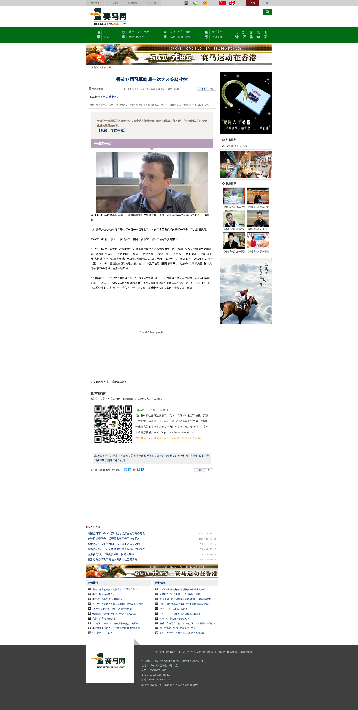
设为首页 (132, 2)
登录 (252, 2)
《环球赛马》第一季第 (234, 251)
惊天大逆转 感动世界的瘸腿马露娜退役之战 (114, 613)
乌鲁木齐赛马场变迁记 (103, 618)
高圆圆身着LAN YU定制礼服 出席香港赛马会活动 (116, 533)
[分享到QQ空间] (130, 469)
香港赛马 (114, 96)
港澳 (103, 67)
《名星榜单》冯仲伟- (233, 229)
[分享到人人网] (143, 469)
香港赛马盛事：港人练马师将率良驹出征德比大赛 (116, 549)
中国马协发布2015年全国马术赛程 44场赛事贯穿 (116, 628)
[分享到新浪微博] (134, 469)
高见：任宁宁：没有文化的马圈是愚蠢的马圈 (182, 633)
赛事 (123, 34)
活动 (258, 34)
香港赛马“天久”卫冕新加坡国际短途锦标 (111, 554)
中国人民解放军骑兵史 (103, 594)
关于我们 (160, 652)
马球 (146, 31)
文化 (251, 34)
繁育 (180, 37)
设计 (237, 34)
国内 (106, 31)
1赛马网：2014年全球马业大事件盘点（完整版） (116, 623)
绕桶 (131, 37)
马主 (180, 31)
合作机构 (208, 652)
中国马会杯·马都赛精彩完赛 (173, 609)
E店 (244, 34)
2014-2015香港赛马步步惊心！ (237, 146)
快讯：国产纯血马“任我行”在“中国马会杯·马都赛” (184, 604)
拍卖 (188, 37)
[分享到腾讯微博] (138, 469)
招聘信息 (220, 652)
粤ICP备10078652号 (186, 684)
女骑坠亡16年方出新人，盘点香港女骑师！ (181, 594)
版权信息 (196, 652)
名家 (265, 34)
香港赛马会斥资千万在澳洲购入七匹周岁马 (112, 559)
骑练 (188, 31)
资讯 (98, 34)
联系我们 (172, 652)
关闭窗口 (116, 470)
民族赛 (140, 37)
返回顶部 (95, 470)
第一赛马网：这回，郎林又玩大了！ (178, 628)
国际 (106, 37)
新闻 (96, 67)
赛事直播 (217, 37)
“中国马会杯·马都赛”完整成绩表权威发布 (180, 613)
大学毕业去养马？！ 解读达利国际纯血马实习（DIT (118, 604)
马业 (165, 34)
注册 (265, 2)
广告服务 (113, 2)
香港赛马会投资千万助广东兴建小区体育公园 (114, 544)
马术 (139, 31)
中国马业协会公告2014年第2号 (107, 599)
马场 (173, 37)
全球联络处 (233, 652)
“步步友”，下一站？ (102, 633)
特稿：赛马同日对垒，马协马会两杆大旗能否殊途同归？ (188, 623)
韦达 (105, 96)
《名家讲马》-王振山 (257, 229)
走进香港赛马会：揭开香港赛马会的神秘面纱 (114, 538)
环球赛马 (217, 31)
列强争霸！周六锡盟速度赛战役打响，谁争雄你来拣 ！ (187, 599)
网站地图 (95, 2)
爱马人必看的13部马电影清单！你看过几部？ (114, 589)
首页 (88, 67)
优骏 (173, 31)
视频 (206, 34)
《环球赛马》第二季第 (234, 207)
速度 (131, 31)
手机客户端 (97, 89)
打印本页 (105, 470)
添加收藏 (151, 2)
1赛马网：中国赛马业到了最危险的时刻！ (113, 609)
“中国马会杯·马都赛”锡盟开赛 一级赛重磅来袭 (182, 589)
